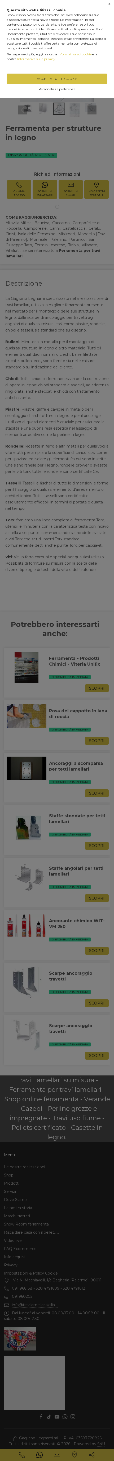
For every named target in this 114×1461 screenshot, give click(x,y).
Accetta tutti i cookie (57, 79)
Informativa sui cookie (74, 54)
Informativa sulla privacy (36, 59)
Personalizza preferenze (57, 89)
